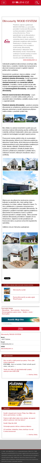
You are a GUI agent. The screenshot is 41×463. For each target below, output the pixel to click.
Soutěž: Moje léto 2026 (10, 423)
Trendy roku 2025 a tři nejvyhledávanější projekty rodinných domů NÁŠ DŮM (17, 370)
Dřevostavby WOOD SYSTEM (11, 334)
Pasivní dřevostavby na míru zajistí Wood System (24, 298)
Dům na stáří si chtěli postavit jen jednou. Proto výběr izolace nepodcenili (19, 361)
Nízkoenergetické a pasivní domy (11, 312)
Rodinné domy (25, 310)
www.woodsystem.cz (30, 60)
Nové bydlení (6, 314)
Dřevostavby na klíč (19, 290)
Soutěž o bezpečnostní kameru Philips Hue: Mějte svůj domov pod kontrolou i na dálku (19, 414)
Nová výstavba (15, 310)
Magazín (7, 408)
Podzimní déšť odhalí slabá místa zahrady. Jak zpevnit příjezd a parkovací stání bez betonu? (19, 419)
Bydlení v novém (28, 312)
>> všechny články (32, 374)
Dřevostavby (5, 310)
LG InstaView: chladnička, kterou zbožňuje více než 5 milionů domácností (18, 430)
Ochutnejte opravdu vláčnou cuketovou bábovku (17, 426)
